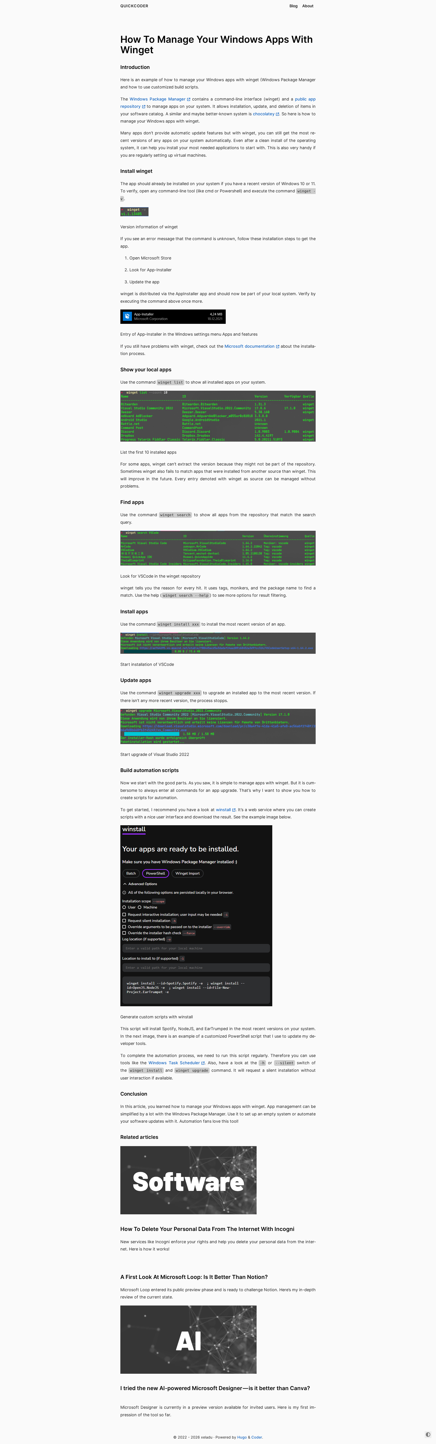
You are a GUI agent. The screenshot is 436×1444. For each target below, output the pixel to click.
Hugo (242, 1437)
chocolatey (264, 113)
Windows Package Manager (158, 99)
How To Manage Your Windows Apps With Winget (216, 44)
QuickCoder (134, 6)
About (307, 6)
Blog (294, 6)
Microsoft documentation (250, 346)
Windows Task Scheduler (174, 1062)
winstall (223, 809)
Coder (256, 1437)
